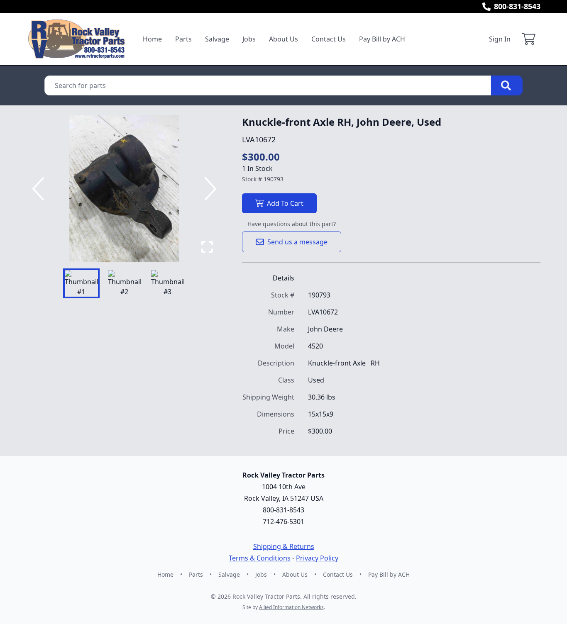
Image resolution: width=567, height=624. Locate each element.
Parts (183, 39)
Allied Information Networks (291, 607)
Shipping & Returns (283, 546)
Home (152, 39)
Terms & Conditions (260, 558)
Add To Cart (285, 203)
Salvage (217, 39)
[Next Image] (209, 189)
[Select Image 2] (124, 283)
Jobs (249, 39)
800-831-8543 (517, 6)
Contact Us (328, 39)
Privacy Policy (317, 558)
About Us (283, 39)
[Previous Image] (40, 189)
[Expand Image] (207, 247)
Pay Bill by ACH (382, 39)
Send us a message (297, 241)
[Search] (507, 85)
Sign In (500, 39)
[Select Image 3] (167, 283)
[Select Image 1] (81, 283)
